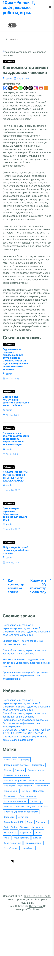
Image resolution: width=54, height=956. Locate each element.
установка (37, 827)
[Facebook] (5, 88)
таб (6, 827)
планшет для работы (15, 780)
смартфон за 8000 (13, 822)
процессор (36, 801)
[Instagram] (36, 88)
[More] (46, 88)
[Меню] (50, 7)
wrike (7, 759)
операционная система (16, 765)
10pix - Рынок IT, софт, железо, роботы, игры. (19, 7)
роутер (31, 806)
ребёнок (8, 806)
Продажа (24, 759)
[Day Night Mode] (10, 25)
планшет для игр (36, 770)
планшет (19, 770)
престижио (42, 785)
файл (6, 837)
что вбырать (10, 848)
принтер (25, 791)
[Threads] (25, 88)
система (43, 806)
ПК (14, 759)
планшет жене (36, 780)
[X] (10, 88)
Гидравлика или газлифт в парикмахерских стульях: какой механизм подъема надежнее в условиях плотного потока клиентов (15, 359)
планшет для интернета (16, 775)
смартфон (23, 817)
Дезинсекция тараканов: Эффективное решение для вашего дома (15, 514)
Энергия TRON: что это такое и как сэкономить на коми (23, 642)
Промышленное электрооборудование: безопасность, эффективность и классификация (16, 439)
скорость (9, 817)
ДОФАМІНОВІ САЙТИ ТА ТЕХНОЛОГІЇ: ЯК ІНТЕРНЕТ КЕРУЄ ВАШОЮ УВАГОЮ (15, 476)
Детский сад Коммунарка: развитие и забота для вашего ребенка (16, 401)
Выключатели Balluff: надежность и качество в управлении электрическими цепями (26, 662)
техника (24, 827)
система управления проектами (21, 811)
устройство (26, 832)
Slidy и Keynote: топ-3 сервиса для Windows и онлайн (16, 550)
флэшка (37, 837)
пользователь (25, 785)
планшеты (9, 785)
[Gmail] (41, 88)
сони (29, 822)
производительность (15, 801)
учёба (39, 832)
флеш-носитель (21, 837)
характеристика (12, 843)
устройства (10, 832)
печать (7, 770)
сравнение (41, 822)
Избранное (9, 61)
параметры (38, 765)
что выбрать (27, 848)
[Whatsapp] (20, 88)
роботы (20, 806)
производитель (28, 796)
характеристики (33, 843)
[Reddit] (15, 88)
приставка (39, 791)
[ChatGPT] (30, 88)
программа (10, 796)
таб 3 (14, 827)
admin (9, 78)
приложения (10, 791)
